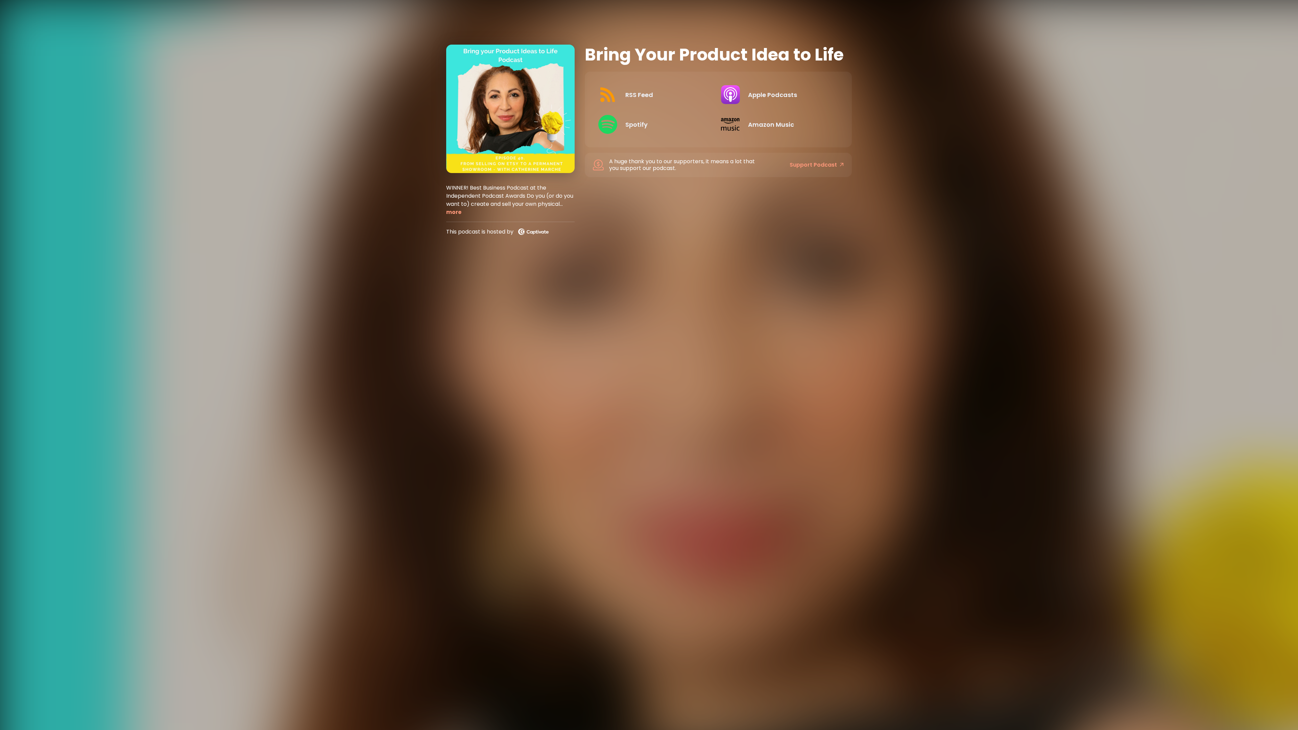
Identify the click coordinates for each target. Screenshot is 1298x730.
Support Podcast (813, 165)
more (453, 212)
